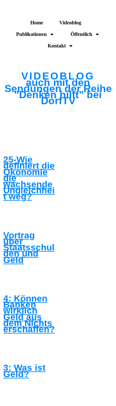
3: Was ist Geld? (24, 371)
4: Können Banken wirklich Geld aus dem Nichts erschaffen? (29, 313)
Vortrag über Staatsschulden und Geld (28, 247)
